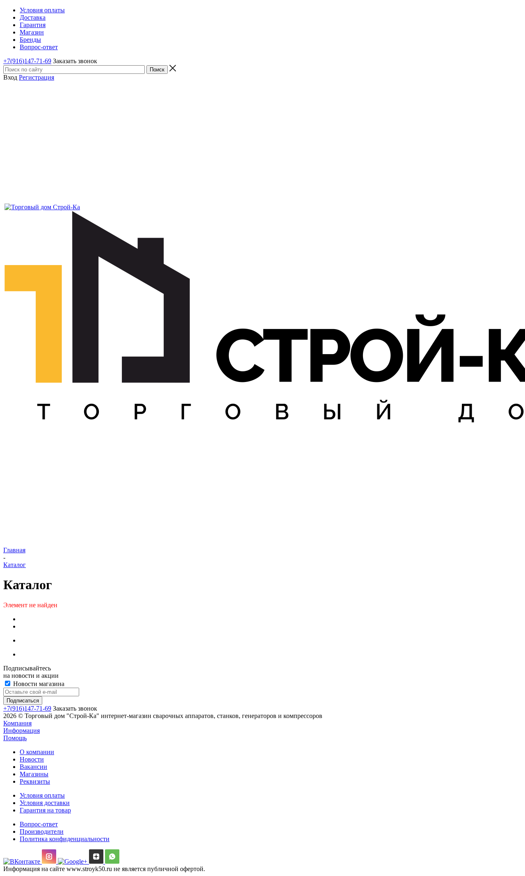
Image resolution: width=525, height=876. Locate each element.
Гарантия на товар (45, 810)
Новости (32, 759)
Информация (21, 730)
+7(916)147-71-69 (27, 60)
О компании (37, 751)
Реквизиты (35, 781)
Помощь (15, 737)
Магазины (34, 774)
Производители (42, 831)
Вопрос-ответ (39, 824)
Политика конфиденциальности (65, 838)
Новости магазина (37, 683)
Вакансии (33, 766)
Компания (17, 723)
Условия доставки (45, 802)
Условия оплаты (42, 795)
